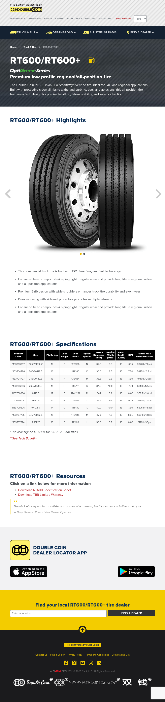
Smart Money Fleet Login (85, 645)
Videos (48, 18)
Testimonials (17, 18)
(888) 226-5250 (123, 18)
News (79, 18)
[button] (7, 191)
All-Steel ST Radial (104, 32)
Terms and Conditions (97, 654)
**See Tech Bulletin (23, 438)
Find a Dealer (141, 32)
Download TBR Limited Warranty (40, 495)
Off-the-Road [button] (63, 32)
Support (59, 18)
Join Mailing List (121, 654)
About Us (90, 18)
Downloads (34, 18)
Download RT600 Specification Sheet (44, 490)
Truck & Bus (30, 47)
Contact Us (104, 18)
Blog (70, 18)
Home (13, 47)
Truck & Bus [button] (26, 32)
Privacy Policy (75, 654)
